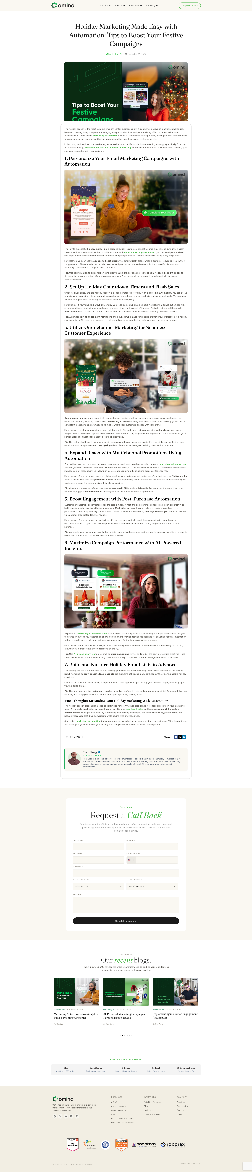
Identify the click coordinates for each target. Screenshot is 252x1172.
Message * (78, 894)
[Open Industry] (124, 5)
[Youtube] (66, 1116)
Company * (78, 866)
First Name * (79, 840)
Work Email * (79, 853)
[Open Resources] (141, 5)
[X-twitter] (60, 1116)
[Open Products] (110, 5)
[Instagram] (77, 1116)
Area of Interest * (136, 880)
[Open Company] (157, 5)
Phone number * (134, 853)
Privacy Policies (186, 1163)
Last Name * (132, 840)
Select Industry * (82, 880)
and (108, 147)
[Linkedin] (71, 1116)
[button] (176, 737)
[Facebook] (54, 1116)
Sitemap (196, 1163)
